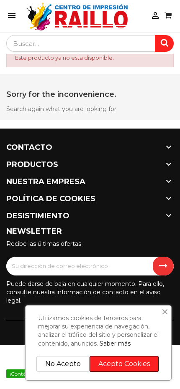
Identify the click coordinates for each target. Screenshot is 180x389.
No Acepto (63, 364)
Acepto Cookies (124, 364)
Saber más (115, 343)
